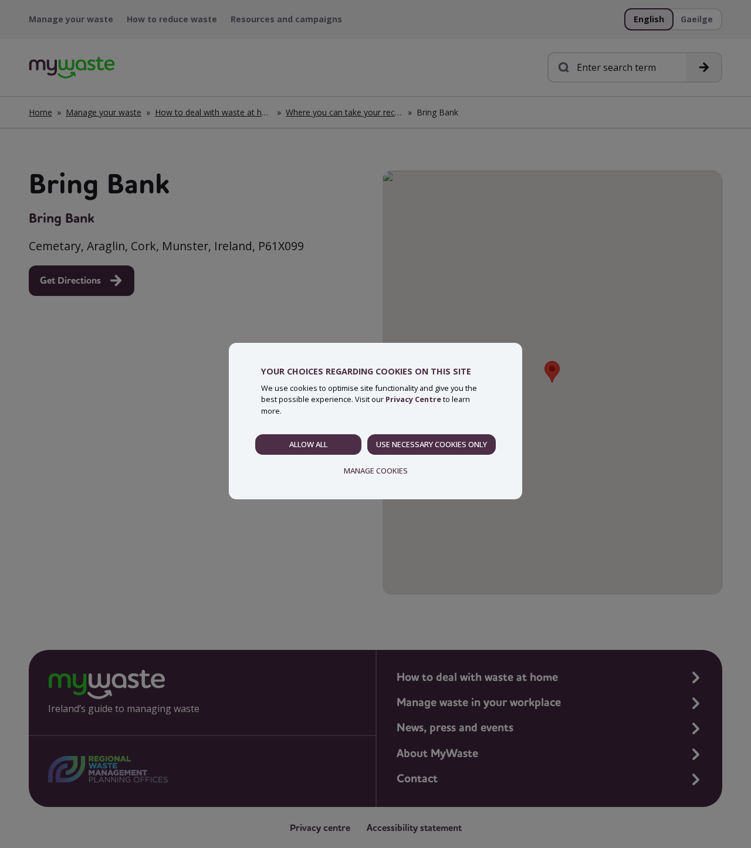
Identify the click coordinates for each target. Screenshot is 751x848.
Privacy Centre (413, 399)
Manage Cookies (376, 470)
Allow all (308, 444)
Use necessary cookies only (431, 444)
